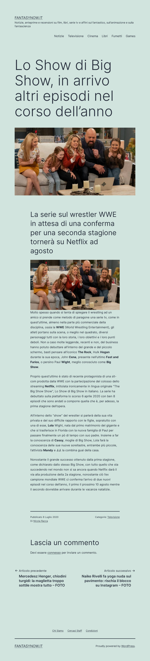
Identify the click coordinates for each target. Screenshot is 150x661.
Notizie (59, 36)
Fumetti (117, 36)
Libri (105, 36)
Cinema (92, 36)
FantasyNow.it (29, 18)
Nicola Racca (40, 520)
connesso (54, 552)
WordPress (128, 646)
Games (130, 36)
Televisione (76, 36)
